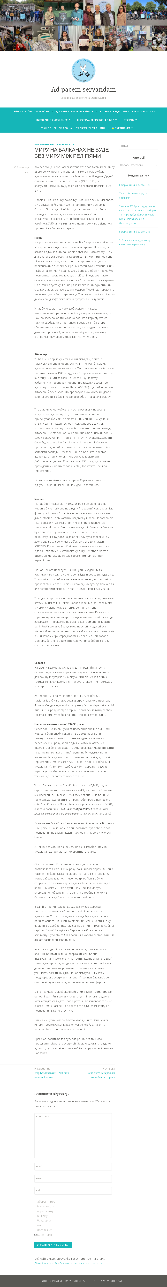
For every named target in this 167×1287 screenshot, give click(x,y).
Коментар (42, 1116)
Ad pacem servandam (83, 90)
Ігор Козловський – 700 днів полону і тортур (51, 1073)
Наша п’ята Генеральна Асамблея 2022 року (100, 1073)
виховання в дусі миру (52, 119)
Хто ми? (129, 119)
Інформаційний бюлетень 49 (134, 184)
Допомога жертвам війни (73, 111)
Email (40, 1178)
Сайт (39, 1190)
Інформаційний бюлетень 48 (134, 231)
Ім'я (39, 1166)
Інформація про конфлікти (95, 119)
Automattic (118, 1281)
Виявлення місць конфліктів (54, 144)
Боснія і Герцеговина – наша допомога (126, 111)
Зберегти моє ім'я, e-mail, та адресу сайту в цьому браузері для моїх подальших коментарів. (46, 1218)
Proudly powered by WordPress (62, 1281)
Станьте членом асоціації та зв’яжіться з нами (72, 128)
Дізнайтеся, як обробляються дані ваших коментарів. (68, 1263)
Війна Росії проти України (31, 111)
